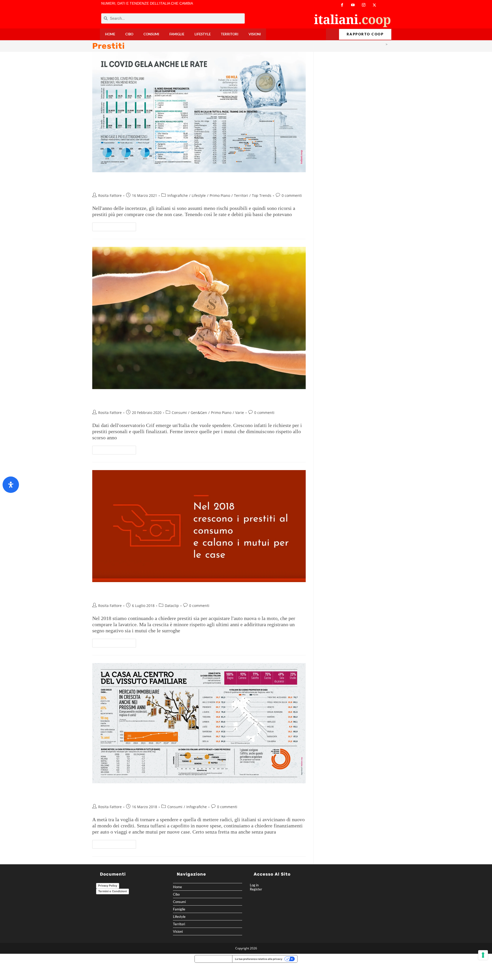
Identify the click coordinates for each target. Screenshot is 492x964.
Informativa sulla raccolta (213, 958)
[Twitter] (374, 5)
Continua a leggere (116, 225)
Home (110, 34)
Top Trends (261, 195)
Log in (254, 885)
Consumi (151, 34)
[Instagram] (363, 5)
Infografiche (177, 195)
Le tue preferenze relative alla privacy (258, 958)
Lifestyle (202, 34)
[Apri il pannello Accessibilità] (11, 484)
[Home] (382, 44)
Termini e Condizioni (112, 891)
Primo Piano (220, 195)
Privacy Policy (107, 885)
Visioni (255, 34)
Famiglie (176, 34)
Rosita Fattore (110, 195)
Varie (239, 412)
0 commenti (292, 195)
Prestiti (394, 44)
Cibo (129, 34)
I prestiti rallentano (122, 593)
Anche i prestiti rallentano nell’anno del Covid (163, 183)
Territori (229, 34)
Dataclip (172, 605)
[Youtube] (353, 5)
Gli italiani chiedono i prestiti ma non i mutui (161, 400)
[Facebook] (342, 5)
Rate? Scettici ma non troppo (138, 794)
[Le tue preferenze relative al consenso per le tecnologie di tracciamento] (483, 955)
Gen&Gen (199, 412)
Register (256, 889)
